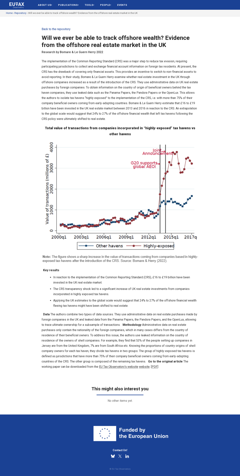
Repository (20, 13)
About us (44, 5)
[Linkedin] (127, 456)
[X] (120, 456)
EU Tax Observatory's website (118, 366)
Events (122, 5)
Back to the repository (56, 29)
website (144, 366)
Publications (68, 5)
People (105, 5)
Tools (89, 5)
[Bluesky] (113, 456)
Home (9, 13)
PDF (155, 366)
